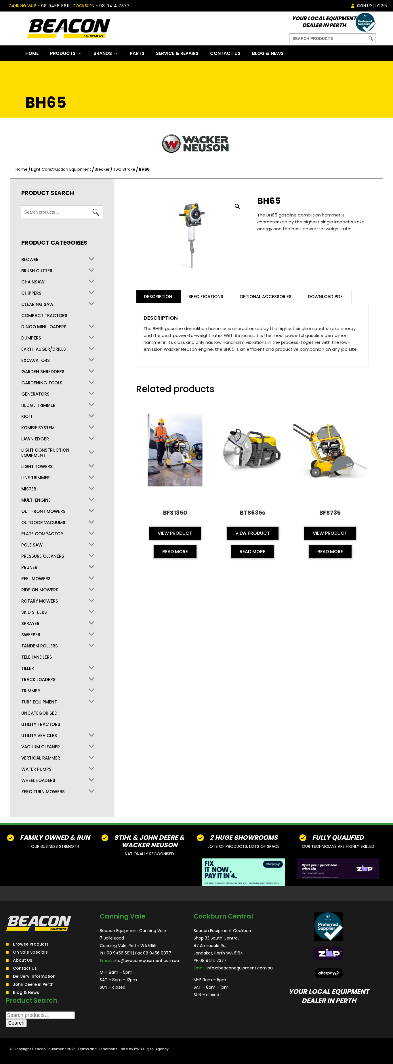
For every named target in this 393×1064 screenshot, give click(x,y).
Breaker (102, 169)
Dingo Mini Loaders (43, 326)
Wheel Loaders (38, 780)
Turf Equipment (39, 702)
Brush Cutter (36, 270)
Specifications (205, 297)
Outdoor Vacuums (43, 522)
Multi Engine (36, 500)
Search (96, 212)
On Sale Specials (30, 952)
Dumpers (31, 338)
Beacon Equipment (49, 1048)
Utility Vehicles (39, 735)
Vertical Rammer (40, 758)
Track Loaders (38, 679)
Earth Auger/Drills (43, 349)
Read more (175, 551)
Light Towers (37, 466)
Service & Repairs (177, 53)
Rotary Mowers (39, 601)
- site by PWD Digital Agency (143, 1048)
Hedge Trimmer (38, 405)
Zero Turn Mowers (43, 791)
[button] (237, 206)
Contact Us (225, 53)
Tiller (27, 668)
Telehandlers (36, 657)
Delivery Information (34, 976)
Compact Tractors (44, 315)
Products (63, 53)
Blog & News (268, 53)
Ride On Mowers (39, 590)
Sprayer (30, 623)
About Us (22, 960)
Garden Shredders (42, 371)
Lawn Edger (35, 439)
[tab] (158, 296)
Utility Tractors (40, 724)
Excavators (35, 360)
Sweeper (30, 634)
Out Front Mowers (43, 511)
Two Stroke (124, 169)
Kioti (26, 416)
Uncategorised (39, 713)
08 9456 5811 (55, 6)
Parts (137, 53)
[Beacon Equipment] (68, 28)
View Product (175, 533)
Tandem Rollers (39, 646)
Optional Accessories (265, 297)
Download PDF (325, 297)
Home (32, 53)
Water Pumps (36, 769)
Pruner (29, 567)
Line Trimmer (35, 477)
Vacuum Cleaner (40, 746)
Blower (30, 259)
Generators (35, 394)
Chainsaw (33, 282)
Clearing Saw (37, 304)
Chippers (31, 293)
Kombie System (38, 427)
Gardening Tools (41, 383)
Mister (28, 489)
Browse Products (31, 944)
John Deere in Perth (33, 984)
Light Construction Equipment (61, 169)
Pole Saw (32, 545)
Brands (103, 53)
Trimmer (30, 690)
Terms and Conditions (97, 1048)
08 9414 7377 (114, 6)
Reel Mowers (36, 578)
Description (158, 297)
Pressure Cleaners (42, 556)
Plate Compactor (42, 533)
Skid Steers (34, 612)
